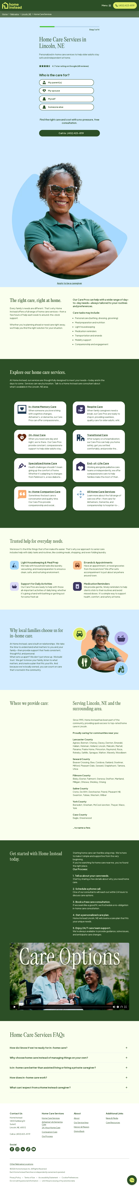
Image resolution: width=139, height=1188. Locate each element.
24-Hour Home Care (51, 1127)
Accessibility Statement (48, 1178)
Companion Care (49, 1132)
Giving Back (79, 1131)
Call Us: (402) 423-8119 (71, 133)
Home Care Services (51, 1118)
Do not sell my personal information (24, 1181)
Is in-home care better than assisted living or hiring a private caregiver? (53, 1067)
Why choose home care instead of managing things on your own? (49, 1057)
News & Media (112, 1118)
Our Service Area (81, 1122)
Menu (105, 5)
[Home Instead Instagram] (17, 1149)
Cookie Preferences (70, 1178)
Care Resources (113, 1122)
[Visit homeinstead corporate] (12, 5)
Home (5, 14)
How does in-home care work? (28, 1077)
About (77, 1118)
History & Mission (81, 1127)
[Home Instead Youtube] (33, 1149)
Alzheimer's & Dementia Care (52, 1123)
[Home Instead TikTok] (28, 1149)
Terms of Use (29, 1178)
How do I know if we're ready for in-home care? (38, 1047)
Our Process (47, 1136)
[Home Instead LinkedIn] (23, 1149)
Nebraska (14, 14)
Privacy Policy (15, 1178)
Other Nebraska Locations (21, 1164)
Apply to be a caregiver (69, 283)
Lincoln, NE (26, 14)
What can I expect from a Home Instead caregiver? (40, 1087)
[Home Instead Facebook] (12, 1149)
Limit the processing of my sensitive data (58, 1181)
